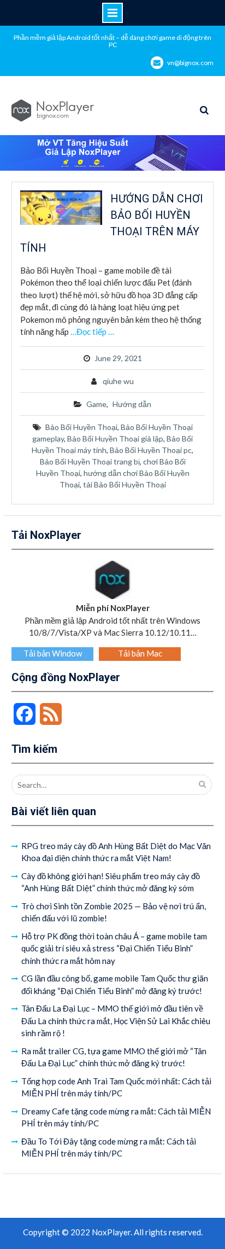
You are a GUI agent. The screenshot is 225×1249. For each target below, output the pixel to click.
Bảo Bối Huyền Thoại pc (151, 450)
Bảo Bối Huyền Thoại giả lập (115, 438)
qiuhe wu (118, 381)
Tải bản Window (52, 653)
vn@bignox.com (190, 63)
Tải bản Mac (140, 653)
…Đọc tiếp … (92, 331)
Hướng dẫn (131, 404)
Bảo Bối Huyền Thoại (81, 427)
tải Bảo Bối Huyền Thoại (124, 484)
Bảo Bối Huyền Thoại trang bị (90, 461)
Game (96, 404)
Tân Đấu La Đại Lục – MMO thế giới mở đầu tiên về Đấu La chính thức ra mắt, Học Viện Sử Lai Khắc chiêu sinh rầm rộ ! (115, 1020)
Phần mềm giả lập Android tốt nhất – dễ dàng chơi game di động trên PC (112, 41)
